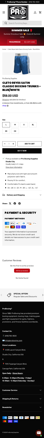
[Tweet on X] (10, 203)
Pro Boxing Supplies (9, 78)
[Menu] (3, 12)
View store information (14, 167)
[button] (40, 12)
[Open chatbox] (39, 433)
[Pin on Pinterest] (19, 203)
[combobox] (22, 23)
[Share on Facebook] (14, 203)
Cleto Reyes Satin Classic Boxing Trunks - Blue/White (24, 49)
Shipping (5, 100)
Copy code (30, 42)
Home (4, 49)
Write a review (22, 270)
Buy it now (22, 151)
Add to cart (30, 144)
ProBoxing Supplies (13, 432)
